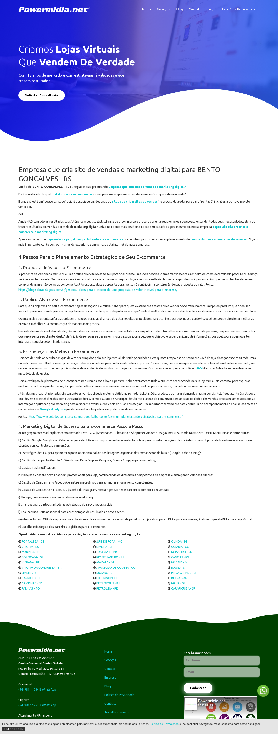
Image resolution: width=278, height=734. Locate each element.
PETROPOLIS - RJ (108, 583)
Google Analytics (52, 409)
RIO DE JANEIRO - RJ (110, 557)
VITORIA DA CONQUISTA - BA (41, 567)
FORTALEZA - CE (33, 541)
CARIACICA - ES (32, 578)
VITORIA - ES (30, 546)
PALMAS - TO (31, 588)
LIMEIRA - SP (104, 546)
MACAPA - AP (105, 562)
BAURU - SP (179, 567)
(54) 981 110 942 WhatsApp (37, 689)
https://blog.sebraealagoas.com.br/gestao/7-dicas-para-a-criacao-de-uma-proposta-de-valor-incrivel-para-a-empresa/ (97, 290)
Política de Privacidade (164, 724)
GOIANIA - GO (180, 546)
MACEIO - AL (179, 562)
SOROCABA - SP (33, 557)
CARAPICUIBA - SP (183, 588)
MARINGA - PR (31, 552)
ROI (200, 368)
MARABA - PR (31, 562)
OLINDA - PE (179, 541)
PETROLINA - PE (107, 588)
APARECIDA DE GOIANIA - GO (116, 567)
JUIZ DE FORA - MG (109, 541)
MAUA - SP (178, 583)
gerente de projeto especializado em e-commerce (86, 239)
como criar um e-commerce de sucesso (218, 239)
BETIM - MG (179, 578)
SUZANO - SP (105, 573)
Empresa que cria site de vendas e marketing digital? (147, 187)
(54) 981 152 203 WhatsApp (37, 705)
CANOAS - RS (180, 557)
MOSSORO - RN (181, 552)
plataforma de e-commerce (71, 194)
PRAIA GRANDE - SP (184, 573)
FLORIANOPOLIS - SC (110, 578)
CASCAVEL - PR (106, 552)
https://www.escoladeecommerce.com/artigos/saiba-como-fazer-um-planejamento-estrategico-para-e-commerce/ (105, 416)
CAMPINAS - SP (32, 583)
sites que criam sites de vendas (135, 201)
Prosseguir (13, 729)
